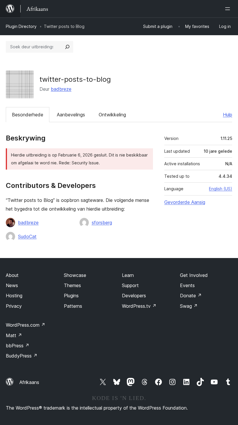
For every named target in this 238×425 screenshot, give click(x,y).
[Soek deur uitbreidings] (67, 47)
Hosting (14, 295)
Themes (72, 285)
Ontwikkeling (112, 115)
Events (187, 285)
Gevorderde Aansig (184, 202)
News (12, 285)
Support (130, 285)
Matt (14, 335)
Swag (189, 306)
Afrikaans (29, 382)
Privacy (14, 306)
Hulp (227, 115)
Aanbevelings (71, 115)
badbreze (61, 89)
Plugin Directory (21, 26)
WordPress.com (25, 325)
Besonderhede (27, 115)
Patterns (73, 306)
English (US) (220, 188)
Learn (128, 275)
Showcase (75, 275)
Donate (191, 295)
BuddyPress (21, 356)
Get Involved (194, 275)
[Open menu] (228, 8)
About (12, 275)
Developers (134, 295)
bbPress (17, 345)
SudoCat (27, 236)
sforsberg (102, 222)
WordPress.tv (139, 306)
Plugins (71, 295)
